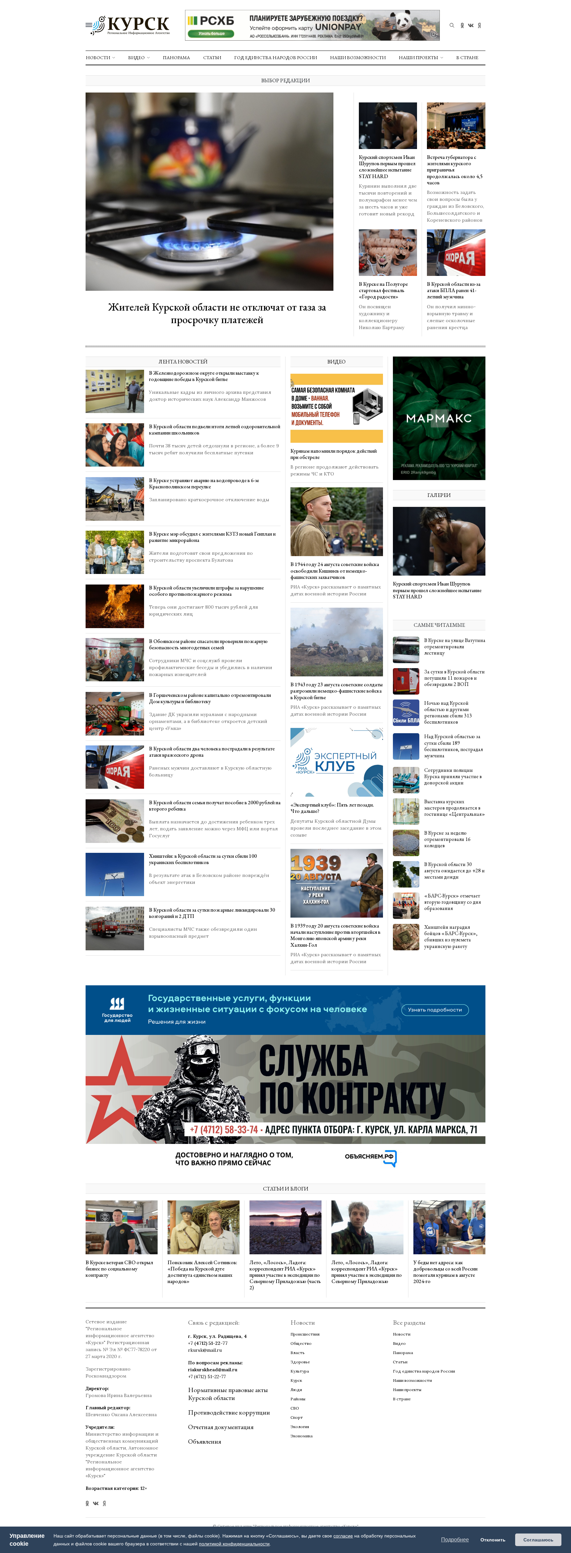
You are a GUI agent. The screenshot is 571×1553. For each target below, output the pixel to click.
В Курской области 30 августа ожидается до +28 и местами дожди (454, 870)
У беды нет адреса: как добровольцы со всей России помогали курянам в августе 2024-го (445, 1272)
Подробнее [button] (455, 1539)
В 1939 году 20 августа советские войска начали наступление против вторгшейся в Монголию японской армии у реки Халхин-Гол (335, 936)
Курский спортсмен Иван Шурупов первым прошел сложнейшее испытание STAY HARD (387, 167)
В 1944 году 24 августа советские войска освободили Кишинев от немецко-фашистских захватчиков (334, 571)
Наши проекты (418, 57)
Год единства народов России (275, 57)
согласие (343, 1535)
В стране (467, 57)
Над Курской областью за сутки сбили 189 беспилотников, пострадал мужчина (453, 746)
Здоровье (300, 1361)
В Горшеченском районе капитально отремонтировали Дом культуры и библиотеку (210, 698)
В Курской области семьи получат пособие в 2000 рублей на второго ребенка (215, 805)
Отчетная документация (220, 1426)
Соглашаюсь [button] (538, 1539)
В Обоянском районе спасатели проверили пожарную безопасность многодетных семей (208, 644)
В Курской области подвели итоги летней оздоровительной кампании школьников (214, 429)
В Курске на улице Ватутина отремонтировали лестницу (454, 646)
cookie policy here (378, 9)
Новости (98, 57)
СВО (294, 1408)
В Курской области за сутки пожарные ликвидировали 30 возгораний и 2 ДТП (212, 913)
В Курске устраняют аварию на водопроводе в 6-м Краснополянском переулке (204, 483)
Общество (301, 1343)
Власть (297, 1352)
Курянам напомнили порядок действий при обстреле (333, 453)
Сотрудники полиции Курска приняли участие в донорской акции (453, 776)
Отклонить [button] (493, 1539)
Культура (299, 1371)
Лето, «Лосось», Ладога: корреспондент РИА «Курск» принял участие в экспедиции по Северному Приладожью (366, 1272)
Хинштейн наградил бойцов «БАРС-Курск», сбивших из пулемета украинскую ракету (450, 937)
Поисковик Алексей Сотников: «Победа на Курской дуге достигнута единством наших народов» (202, 1272)
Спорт (296, 1417)
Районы (297, 1398)
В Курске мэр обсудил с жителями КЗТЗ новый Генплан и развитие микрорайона (212, 537)
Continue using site (278, 26)
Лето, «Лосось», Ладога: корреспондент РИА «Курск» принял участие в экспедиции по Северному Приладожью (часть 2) (285, 1275)
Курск (296, 1380)
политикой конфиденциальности (234, 1543)
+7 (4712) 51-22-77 (208, 1343)
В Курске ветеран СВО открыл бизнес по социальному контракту (119, 1268)
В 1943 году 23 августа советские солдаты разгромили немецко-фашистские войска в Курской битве (336, 691)
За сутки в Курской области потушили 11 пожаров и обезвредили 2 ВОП (454, 677)
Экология (299, 1426)
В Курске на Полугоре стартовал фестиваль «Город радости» (383, 290)
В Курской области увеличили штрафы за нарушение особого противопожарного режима (206, 590)
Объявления (204, 1441)
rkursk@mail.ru (205, 1350)
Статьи (212, 57)
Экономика (301, 1435)
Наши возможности (358, 57)
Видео (136, 57)
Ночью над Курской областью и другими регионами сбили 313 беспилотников (448, 712)
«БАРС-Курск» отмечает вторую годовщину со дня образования (452, 902)
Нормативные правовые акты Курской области (228, 1393)
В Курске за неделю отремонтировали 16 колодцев (447, 839)
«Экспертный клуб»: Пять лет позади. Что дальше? (332, 808)
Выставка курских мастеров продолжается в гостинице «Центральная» (454, 807)
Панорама (176, 57)
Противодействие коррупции (229, 1412)
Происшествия (305, 1334)
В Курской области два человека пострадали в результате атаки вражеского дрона (212, 751)
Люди (296, 1389)
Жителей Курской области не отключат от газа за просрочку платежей (217, 313)
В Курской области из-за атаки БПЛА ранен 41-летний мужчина (453, 290)
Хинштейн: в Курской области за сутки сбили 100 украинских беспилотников (203, 859)
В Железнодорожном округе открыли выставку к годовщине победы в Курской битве (204, 376)
